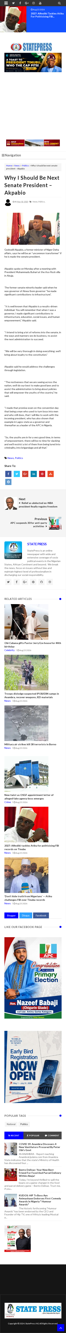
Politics (25, 165)
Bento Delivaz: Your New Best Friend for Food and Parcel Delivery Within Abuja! (40, 1172)
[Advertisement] (33, 106)
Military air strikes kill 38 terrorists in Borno (30, 744)
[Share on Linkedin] (34, 473)
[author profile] (7, 205)
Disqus (26, 915)
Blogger (11, 915)
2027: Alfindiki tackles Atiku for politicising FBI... (47, 15)
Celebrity (9, 650)
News (17, 165)
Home (9, 165)
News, (35, 201)
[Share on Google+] (25, 473)
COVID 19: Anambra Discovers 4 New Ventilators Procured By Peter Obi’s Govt (39, 1147)
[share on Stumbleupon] (51, 473)
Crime (7, 802)
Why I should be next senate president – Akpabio (31, 185)
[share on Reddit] (8, 481)
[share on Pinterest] (42, 473)
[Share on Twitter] (17, 473)
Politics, (41, 201)
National (11, 1124)
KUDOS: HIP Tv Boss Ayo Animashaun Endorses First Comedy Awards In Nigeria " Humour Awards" (40, 1200)
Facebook (41, 915)
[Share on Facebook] (8, 473)
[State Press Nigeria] (33, 45)
